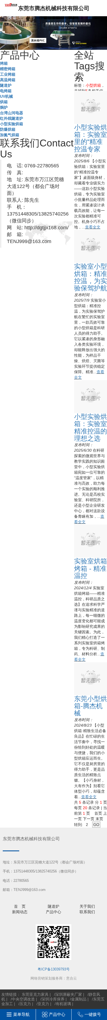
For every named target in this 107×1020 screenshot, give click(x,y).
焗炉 (4, 107)
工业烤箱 (7, 74)
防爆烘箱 (7, 129)
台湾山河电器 (11, 113)
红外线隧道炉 (11, 118)
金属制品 (78, 999)
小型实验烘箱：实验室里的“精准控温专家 (90, 138)
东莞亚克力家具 (35, 994)
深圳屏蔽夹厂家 (68, 994)
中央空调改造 (23, 999)
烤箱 (4, 63)
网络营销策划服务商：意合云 (53, 978)
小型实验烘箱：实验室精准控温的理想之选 (90, 427)
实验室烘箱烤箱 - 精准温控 (90, 568)
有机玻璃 (63, 1004)
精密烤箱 (7, 69)
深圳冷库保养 (52, 999)
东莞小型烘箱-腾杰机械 (90, 706)
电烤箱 (6, 91)
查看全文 (92, 227)
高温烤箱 (7, 80)
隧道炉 (6, 85)
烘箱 (4, 102)
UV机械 (6, 96)
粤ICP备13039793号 (54, 969)
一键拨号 (93, 1014)
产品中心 (57, 1014)
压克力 (25, 1004)
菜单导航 (21, 1014)
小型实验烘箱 (11, 124)
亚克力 (43, 1004)
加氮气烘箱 (9, 135)
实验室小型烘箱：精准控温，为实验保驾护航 (90, 277)
